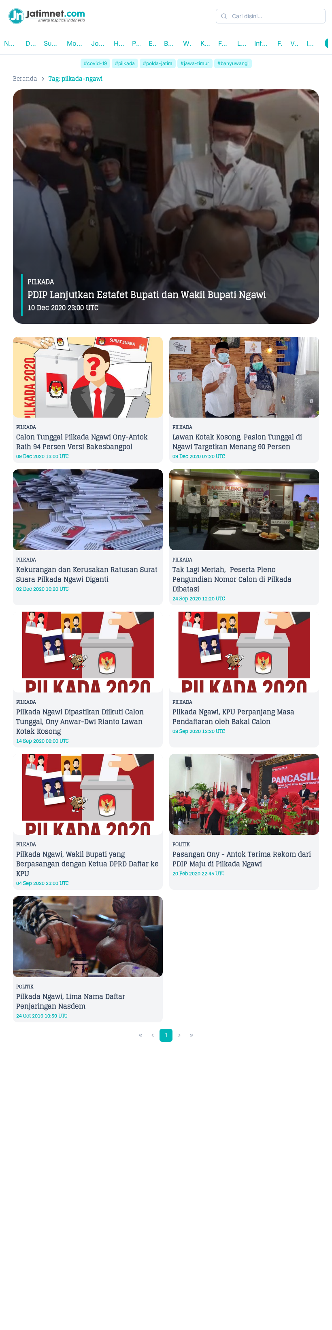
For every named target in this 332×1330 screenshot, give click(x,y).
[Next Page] (179, 1035)
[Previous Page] (152, 1035)
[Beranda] (46, 16)
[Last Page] (191, 1035)
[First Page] (140, 1035)
